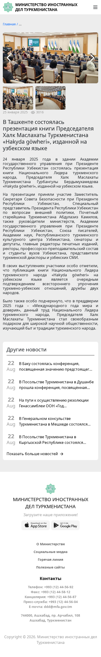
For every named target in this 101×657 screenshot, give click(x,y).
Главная (10, 24)
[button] (9, 57)
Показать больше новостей (32, 454)
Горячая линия (50, 559)
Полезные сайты (50, 567)
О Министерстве (50, 544)
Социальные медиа (50, 551)
